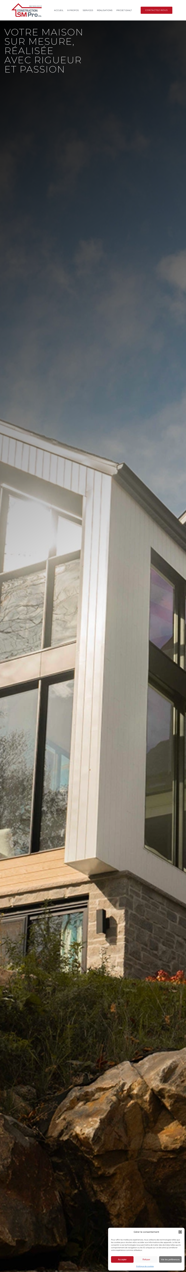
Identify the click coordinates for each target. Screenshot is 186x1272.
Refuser (146, 1259)
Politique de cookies (145, 1266)
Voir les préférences (170, 1259)
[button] (180, 1231)
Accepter (122, 1259)
